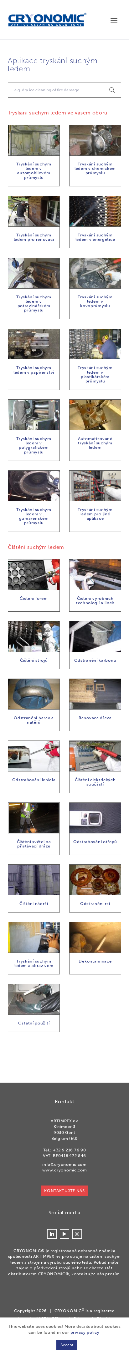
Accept (66, 1344)
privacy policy (85, 1332)
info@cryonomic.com (64, 1164)
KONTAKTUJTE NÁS (64, 1190)
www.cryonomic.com (64, 1170)
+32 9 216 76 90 (69, 1150)
